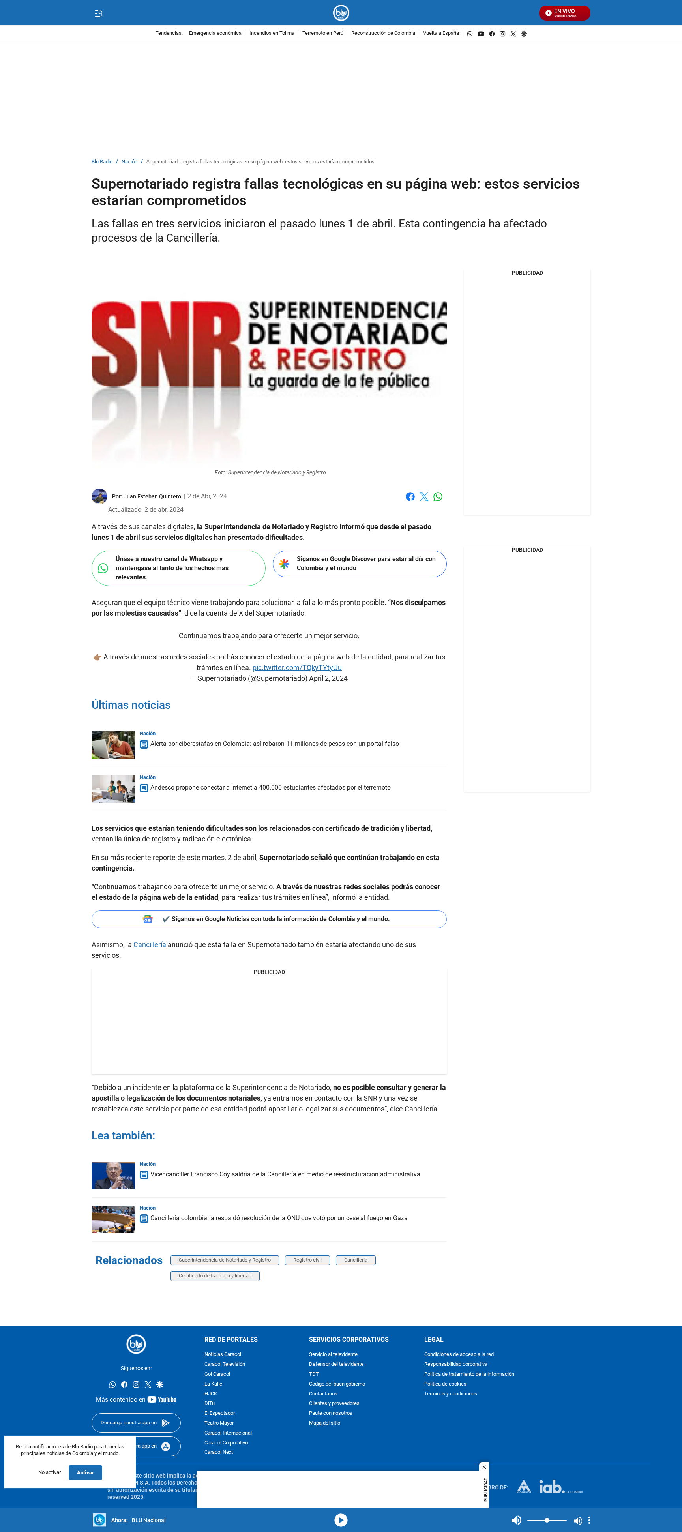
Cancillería (149, 944)
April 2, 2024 (328, 678)
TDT (314, 1374)
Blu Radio (102, 162)
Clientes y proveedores (334, 1403)
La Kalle (213, 1384)
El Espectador (219, 1413)
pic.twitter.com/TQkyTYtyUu (297, 667)
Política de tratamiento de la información (469, 1374)
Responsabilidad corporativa (455, 1364)
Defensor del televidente (336, 1364)
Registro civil (307, 1260)
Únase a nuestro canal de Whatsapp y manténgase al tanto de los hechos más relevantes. (172, 568)
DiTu (209, 1403)
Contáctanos (323, 1394)
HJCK (210, 1394)
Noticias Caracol (222, 1354)
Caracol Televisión (224, 1364)
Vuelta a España (441, 33)
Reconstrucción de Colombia (383, 33)
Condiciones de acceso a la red (459, 1354)
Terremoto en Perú (322, 33)
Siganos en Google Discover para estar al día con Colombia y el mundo (366, 563)
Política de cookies (445, 1384)
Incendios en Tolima (271, 33)
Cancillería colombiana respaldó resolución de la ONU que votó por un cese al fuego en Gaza (279, 1218)
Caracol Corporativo (226, 1443)
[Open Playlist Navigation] (589, 1520)
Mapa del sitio (324, 1423)
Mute (516, 1520)
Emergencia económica (215, 33)
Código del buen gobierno (337, 1384)
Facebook (410, 501)
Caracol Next (218, 1452)
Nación (129, 162)
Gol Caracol (217, 1374)
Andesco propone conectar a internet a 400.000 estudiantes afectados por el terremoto (270, 787)
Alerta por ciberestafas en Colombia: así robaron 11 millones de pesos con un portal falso (274, 743)
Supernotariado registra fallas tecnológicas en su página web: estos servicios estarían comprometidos (260, 162)
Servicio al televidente (333, 1354)
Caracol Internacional (228, 1433)
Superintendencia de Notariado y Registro (225, 1260)
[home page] (341, 13)
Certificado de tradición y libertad (215, 1276)
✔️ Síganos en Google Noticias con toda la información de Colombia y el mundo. (276, 919)
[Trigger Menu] (98, 13)
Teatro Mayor (219, 1423)
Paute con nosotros (330, 1413)
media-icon (341, 1520)
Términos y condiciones (450, 1394)
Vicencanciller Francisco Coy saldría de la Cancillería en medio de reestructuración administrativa (285, 1174)
